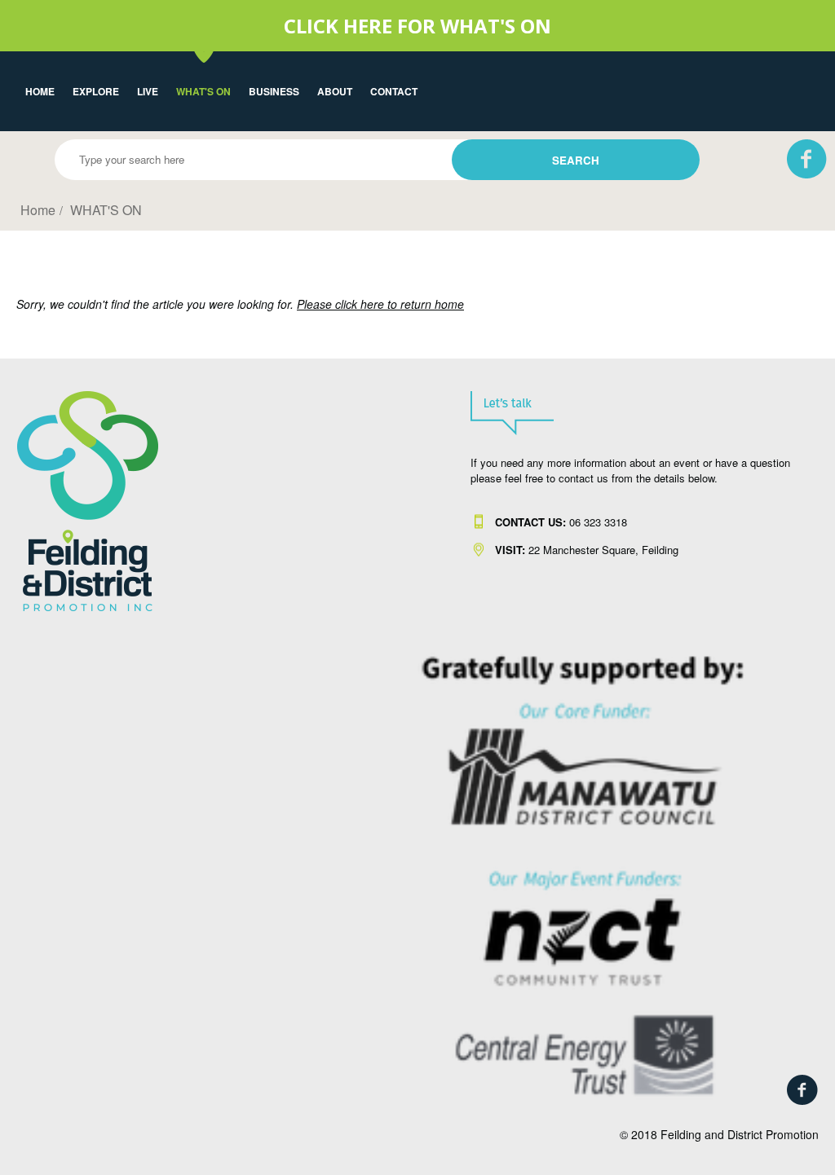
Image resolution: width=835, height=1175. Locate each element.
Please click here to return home (380, 304)
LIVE (147, 91)
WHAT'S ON (203, 91)
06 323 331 (558, 522)
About (334, 91)
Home (40, 91)
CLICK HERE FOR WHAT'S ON (417, 25)
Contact (394, 91)
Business (274, 91)
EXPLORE (96, 91)
